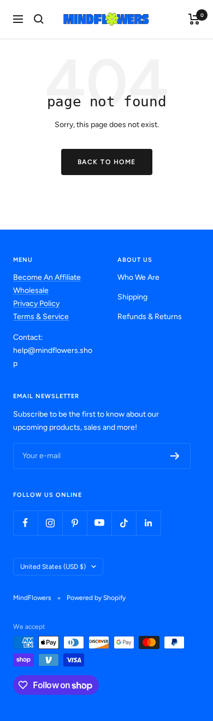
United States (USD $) (53, 566)
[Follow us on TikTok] (123, 522)
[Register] (175, 456)
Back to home (107, 162)
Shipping (132, 297)
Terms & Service (41, 316)
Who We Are (138, 277)
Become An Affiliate (47, 277)
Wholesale (31, 290)
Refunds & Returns (149, 316)
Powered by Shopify (96, 598)
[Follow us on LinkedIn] (148, 522)
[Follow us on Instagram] (50, 522)
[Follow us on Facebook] (25, 522)
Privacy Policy (36, 303)
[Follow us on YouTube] (99, 522)
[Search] (39, 19)
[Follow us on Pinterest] (74, 522)
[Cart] (194, 19)
